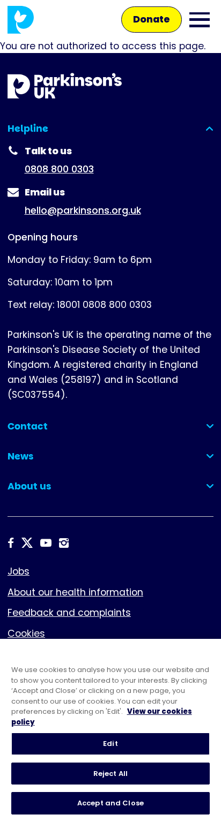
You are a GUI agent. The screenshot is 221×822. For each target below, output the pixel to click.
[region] (110, 730)
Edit (110, 743)
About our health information (75, 592)
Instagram (64, 542)
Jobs (19, 571)
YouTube (45, 542)
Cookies (26, 633)
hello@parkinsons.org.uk (83, 210)
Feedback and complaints (69, 612)
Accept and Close (110, 803)
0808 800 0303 (59, 169)
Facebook (11, 542)
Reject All (110, 773)
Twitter (27, 542)
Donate (151, 19)
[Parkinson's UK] (21, 19)
